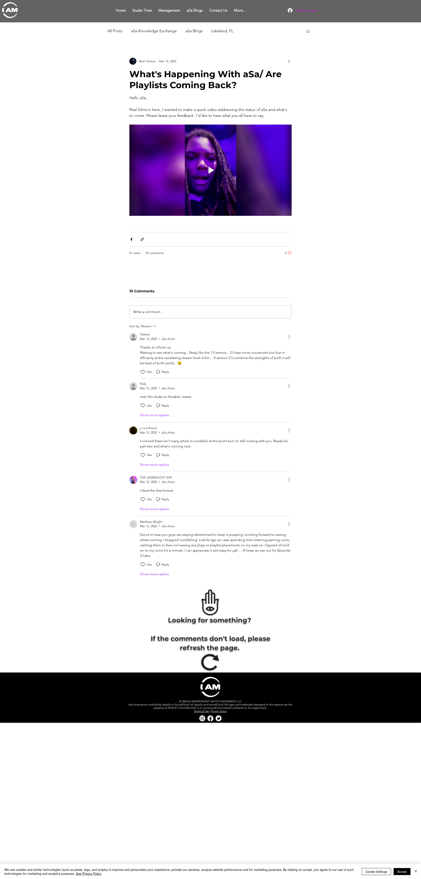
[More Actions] (289, 336)
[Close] (415, 871)
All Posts (114, 31)
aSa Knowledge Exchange (154, 31)
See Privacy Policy (88, 873)
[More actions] (289, 61)
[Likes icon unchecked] (143, 372)
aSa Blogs (194, 31)
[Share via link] (142, 239)
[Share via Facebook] (131, 239)
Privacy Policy (219, 711)
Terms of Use (201, 711)
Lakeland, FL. (222, 31)
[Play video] (210, 170)
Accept (402, 871)
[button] (142, 10)
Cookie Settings (376, 871)
